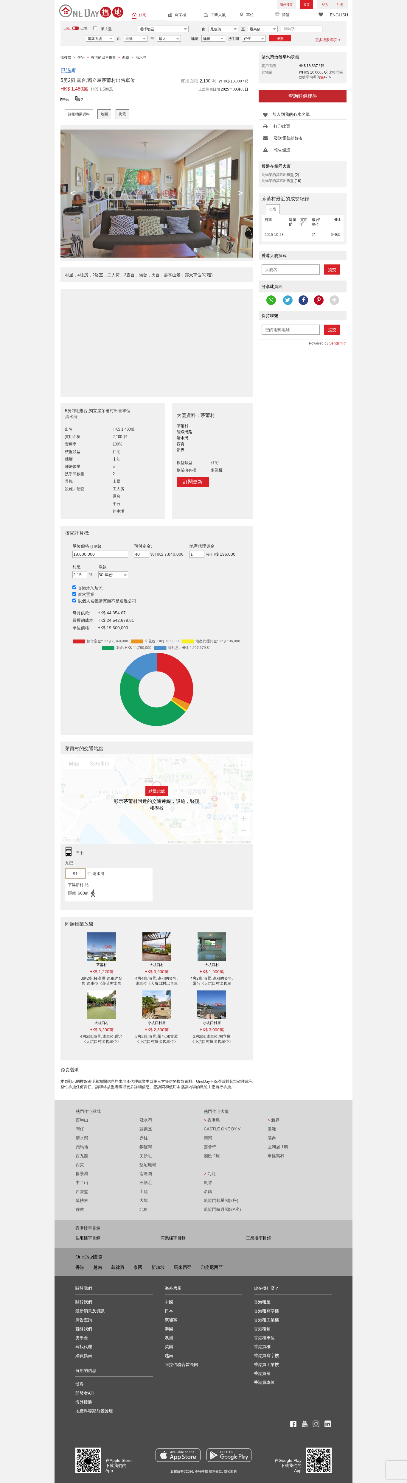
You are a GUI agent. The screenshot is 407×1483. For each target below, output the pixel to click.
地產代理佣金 (202, 546)
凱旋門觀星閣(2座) (221, 1200)
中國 (169, 1302)
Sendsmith (338, 343)
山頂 (143, 1191)
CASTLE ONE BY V (222, 1129)
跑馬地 (82, 1146)
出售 (272, 209)
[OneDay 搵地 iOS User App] (178, 1455)
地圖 (104, 114)
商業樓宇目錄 (173, 1238)
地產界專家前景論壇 (94, 1411)
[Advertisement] (156, 339)
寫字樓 (180, 15)
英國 (169, 1346)
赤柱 (143, 1137)
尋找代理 (83, 1346)
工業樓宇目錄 (258, 1238)
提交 (332, 269)
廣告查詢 (83, 1319)
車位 (250, 15)
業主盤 (106, 29)
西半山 (82, 1120)
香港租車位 (264, 1337)
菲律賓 (118, 1267)
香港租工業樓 (266, 1319)
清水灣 (82, 1137)
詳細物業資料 (79, 114)
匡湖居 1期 (278, 1146)
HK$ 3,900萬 (157, 971)
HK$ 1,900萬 (212, 971)
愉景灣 (82, 1173)
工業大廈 (218, 15)
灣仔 (80, 1129)
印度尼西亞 (212, 1267)
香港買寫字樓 (266, 1355)
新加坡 (158, 1267)
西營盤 (82, 1191)
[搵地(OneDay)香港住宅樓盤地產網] (91, 10)
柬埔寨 (171, 1319)
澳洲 (169, 1337)
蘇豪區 (145, 1129)
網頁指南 (83, 1355)
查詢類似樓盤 (302, 96)
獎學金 (81, 1337)
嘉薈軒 (210, 1146)
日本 (169, 1310)
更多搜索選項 (326, 40)
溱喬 (272, 1137)
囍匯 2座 (212, 1155)
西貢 (80, 1164)
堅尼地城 (147, 1164)
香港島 (212, 1120)
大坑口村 (157, 965)
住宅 (143, 15)
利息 (76, 566)
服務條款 (215, 1471)
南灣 (208, 1137)
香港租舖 (262, 1328)
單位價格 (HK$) (86, 546)
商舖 (286, 15)
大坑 (143, 1200)
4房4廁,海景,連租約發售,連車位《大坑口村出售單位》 (156, 983)
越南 (97, 1267)
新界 (273, 1120)
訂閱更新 (192, 481)
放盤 (306, 4)
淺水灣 (145, 1120)
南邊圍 (145, 1173)
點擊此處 (156, 791)
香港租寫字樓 (266, 1310)
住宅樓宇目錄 (87, 1238)
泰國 (137, 1267)
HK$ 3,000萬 (212, 1029)
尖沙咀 (145, 1155)
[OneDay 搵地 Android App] (229, 1455)
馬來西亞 (183, 1267)
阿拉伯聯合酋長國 (181, 1364)
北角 (143, 1209)
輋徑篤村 (276, 1155)
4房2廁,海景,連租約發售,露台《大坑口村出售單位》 (211, 983)
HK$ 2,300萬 (157, 1029)
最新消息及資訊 (90, 1310)
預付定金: (143, 546)
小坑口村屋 (157, 1023)
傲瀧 (272, 1129)
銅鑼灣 (145, 1146)
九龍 (210, 1173)
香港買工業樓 (266, 1364)
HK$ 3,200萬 (101, 1029)
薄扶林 (82, 1200)
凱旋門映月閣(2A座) (222, 1209)
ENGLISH (339, 15)
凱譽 (208, 1182)
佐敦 (80, 1209)
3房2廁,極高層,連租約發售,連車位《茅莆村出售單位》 (101, 983)
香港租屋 (262, 1302)
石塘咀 (145, 1182)
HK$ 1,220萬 (101, 971)
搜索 (280, 39)
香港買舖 (262, 1373)
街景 (122, 114)
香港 (79, 1267)
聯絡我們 (83, 1328)
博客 (79, 1384)
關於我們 (83, 1302)
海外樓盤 (286, 4)
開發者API (84, 1393)
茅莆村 (101, 965)
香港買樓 (262, 1346)
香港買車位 (264, 1382)
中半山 (82, 1182)
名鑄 (208, 1191)
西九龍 (82, 1155)
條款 (102, 567)
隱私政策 (230, 1471)
